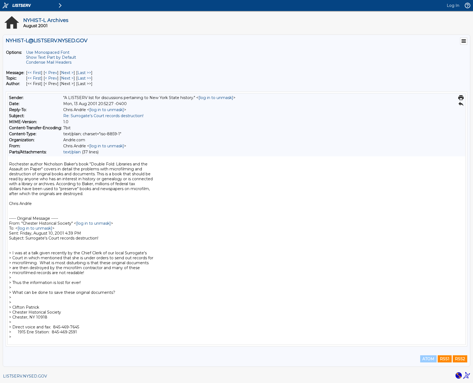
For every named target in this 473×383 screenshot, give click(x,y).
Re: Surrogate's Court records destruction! (103, 115)
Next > (67, 72)
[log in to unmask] (215, 97)
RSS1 (444, 358)
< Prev (51, 72)
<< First (34, 72)
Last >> (84, 72)
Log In (453, 5)
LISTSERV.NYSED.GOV (25, 376)
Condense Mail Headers (48, 62)
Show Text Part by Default (51, 57)
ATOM (428, 358)
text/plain (72, 152)
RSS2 (460, 358)
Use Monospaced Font (48, 52)
